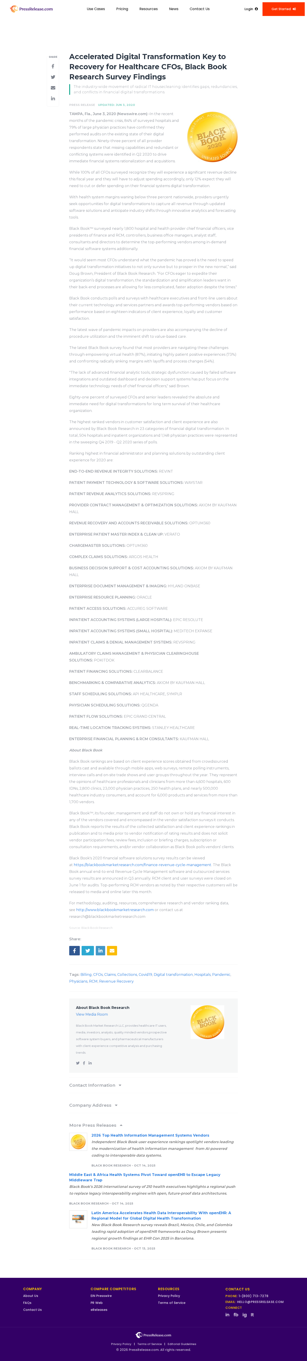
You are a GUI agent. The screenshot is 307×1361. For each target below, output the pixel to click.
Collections (127, 974)
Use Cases (96, 8)
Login (249, 9)
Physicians (78, 981)
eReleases (99, 1309)
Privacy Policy (169, 1296)
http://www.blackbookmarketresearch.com (115, 910)
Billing (86, 974)
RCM (93, 981)
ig (244, 1315)
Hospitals (202, 974)
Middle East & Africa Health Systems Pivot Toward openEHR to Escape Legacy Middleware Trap (144, 1177)
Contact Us (200, 8)
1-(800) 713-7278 (254, 1296)
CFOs (98, 974)
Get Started (281, 9)
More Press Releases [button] (93, 1125)
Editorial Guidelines (182, 1344)
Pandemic (221, 974)
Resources (148, 8)
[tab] (153, 1085)
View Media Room (92, 1014)
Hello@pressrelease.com (260, 1302)
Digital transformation (173, 974)
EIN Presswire (101, 1296)
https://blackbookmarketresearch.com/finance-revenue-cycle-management (142, 865)
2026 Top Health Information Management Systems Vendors (150, 1135)
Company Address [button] (91, 1105)
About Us (30, 1296)
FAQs (27, 1303)
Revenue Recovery (116, 981)
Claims (110, 974)
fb (236, 1315)
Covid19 (145, 974)
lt (252, 1315)
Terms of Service (171, 1303)
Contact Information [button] (92, 1085)
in (227, 1315)
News (173, 8)
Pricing (122, 8)
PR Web (97, 1303)
